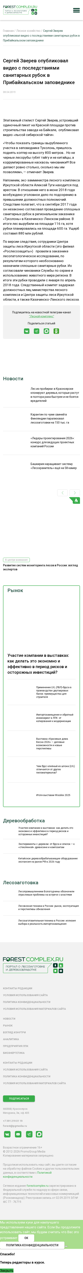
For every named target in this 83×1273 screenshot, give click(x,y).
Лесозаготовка (20, 882)
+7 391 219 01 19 (12, 1120)
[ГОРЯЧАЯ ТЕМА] (41, 525)
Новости (13, 378)
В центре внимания (16, 559)
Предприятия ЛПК (15, 1046)
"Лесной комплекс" (41, 316)
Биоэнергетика (14, 1052)
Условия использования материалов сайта (34, 1008)
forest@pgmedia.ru (15, 1125)
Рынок (15, 590)
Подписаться (19, 1098)
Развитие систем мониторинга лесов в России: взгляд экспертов (40, 567)
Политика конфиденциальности (26, 1002)
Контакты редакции (17, 988)
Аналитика (11, 1039)
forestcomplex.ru (38, 1185)
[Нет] (66, 1246)
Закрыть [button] (6, 1271)
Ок (26, 1238)
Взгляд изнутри (14, 1032)
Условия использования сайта (25, 995)
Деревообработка (24, 821)
